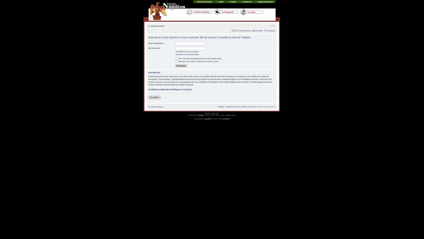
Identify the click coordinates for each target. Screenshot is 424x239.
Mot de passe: (154, 48)
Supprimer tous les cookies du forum (240, 107)
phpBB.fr (208, 119)
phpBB (200, 115)
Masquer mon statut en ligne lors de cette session (198, 61)
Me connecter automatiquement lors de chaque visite (199, 59)
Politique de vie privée (181, 89)
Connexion (271, 31)
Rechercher (246, 31)
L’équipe (221, 107)
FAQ (236, 31)
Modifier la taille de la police (272, 25)
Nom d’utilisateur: (156, 43)
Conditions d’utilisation (159, 89)
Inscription (259, 31)
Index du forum (157, 26)
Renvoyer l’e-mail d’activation (187, 54)
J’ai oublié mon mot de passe (187, 52)
